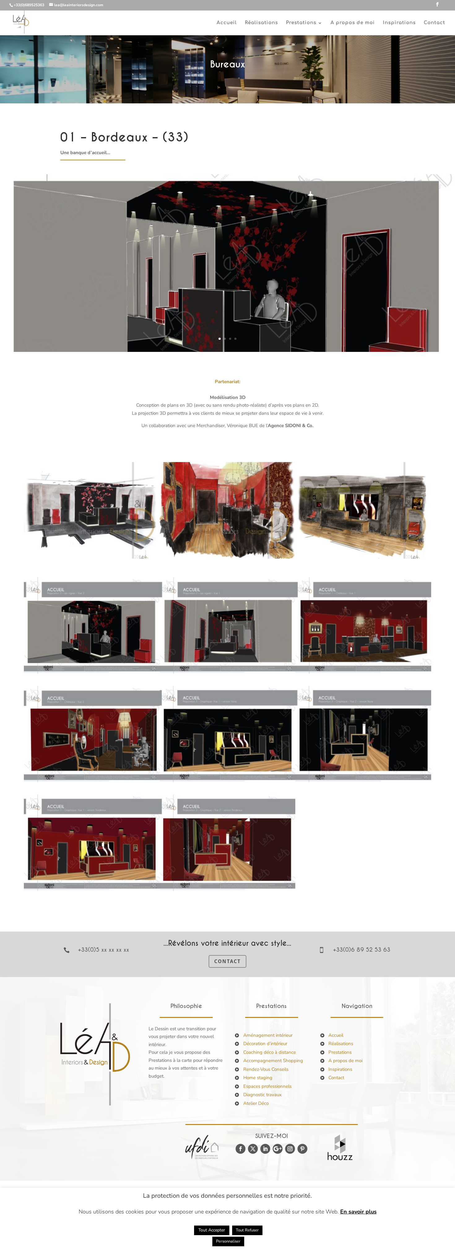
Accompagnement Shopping (273, 1061)
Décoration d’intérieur (265, 1043)
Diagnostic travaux (262, 1095)
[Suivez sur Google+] (278, 1149)
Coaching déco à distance (269, 1052)
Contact (434, 23)
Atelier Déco (256, 1103)
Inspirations (399, 23)
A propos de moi (353, 23)
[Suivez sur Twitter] (253, 1149)
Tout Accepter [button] (211, 1230)
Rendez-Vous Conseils (265, 1069)
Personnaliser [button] (228, 1241)
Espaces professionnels (267, 1086)
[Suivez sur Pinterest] (302, 1149)
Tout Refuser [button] (247, 1230)
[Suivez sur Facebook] (240, 1149)
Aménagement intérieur (267, 1035)
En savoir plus (358, 1211)
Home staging (257, 1078)
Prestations (340, 1052)
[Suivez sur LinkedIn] (265, 1149)
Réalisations (261, 23)
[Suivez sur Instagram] (290, 1149)
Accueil (227, 23)
